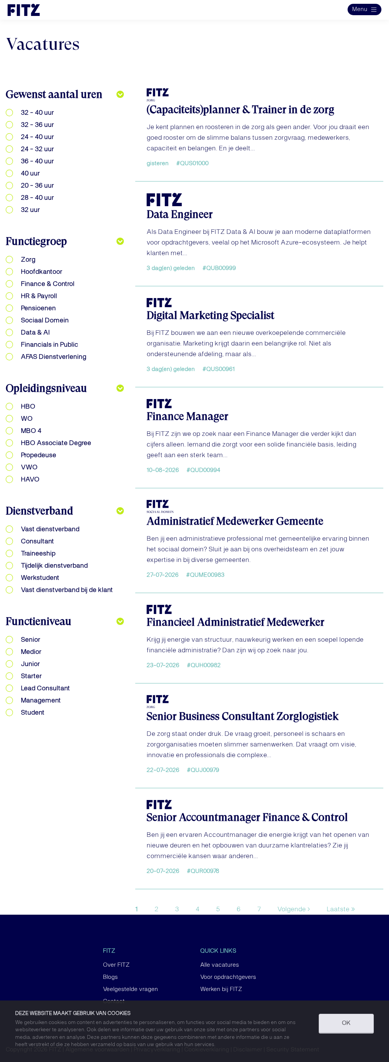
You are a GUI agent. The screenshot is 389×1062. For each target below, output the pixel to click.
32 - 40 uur (37, 112)
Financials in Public (49, 344)
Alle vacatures (219, 965)
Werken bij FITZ (221, 989)
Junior (30, 664)
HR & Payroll (39, 296)
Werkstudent (40, 577)
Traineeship (38, 553)
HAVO (30, 479)
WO (27, 418)
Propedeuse (38, 455)
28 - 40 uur (37, 197)
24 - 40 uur (37, 137)
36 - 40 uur (37, 161)
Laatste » (341, 909)
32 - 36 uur (37, 125)
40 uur (30, 173)
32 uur (30, 210)
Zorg (28, 259)
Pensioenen (38, 308)
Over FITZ (116, 965)
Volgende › (293, 909)
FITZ (109, 951)
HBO (28, 406)
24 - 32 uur (37, 149)
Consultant (37, 541)
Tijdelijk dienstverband (54, 565)
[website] (32, 10)
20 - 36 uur (37, 185)
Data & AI (35, 332)
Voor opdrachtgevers (228, 977)
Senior (30, 639)
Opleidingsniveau (46, 388)
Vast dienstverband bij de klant (67, 590)
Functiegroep (36, 241)
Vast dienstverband (50, 529)
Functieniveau (38, 621)
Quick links (218, 951)
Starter (31, 676)
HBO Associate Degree (56, 443)
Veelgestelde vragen (130, 989)
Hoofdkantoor (41, 271)
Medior (31, 652)
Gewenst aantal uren (54, 94)
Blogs (110, 977)
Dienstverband (39, 511)
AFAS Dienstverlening (53, 356)
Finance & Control (47, 284)
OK (346, 1023)
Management (41, 700)
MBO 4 (31, 431)
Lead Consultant (45, 688)
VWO (29, 467)
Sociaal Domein (45, 320)
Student (32, 712)
